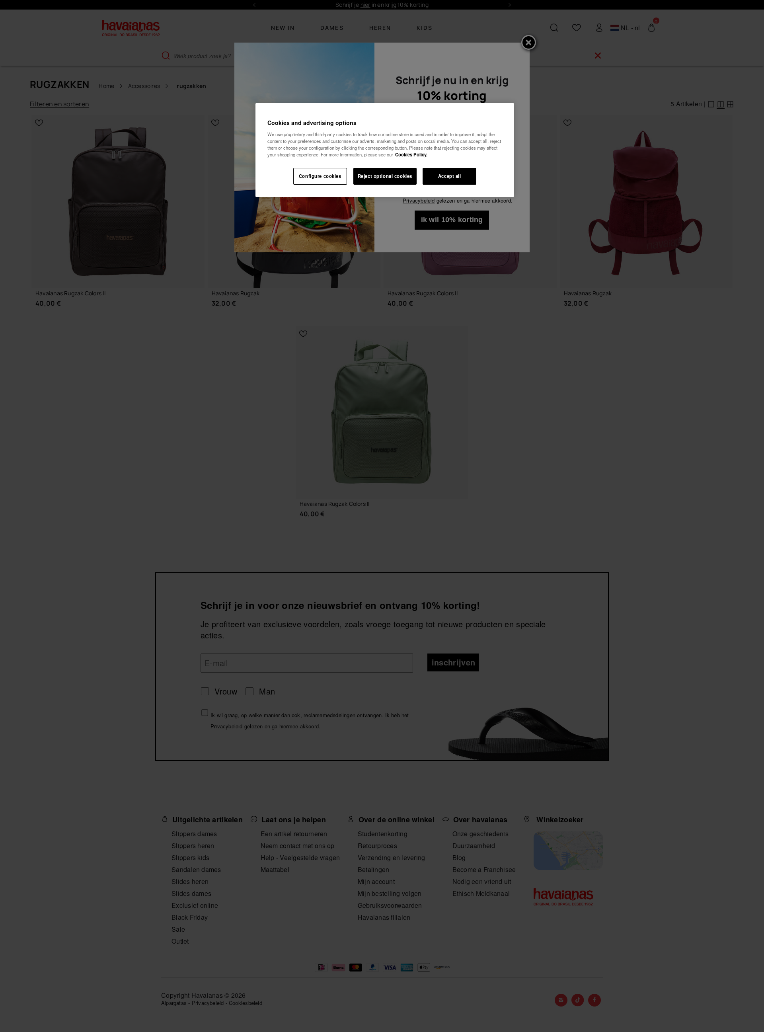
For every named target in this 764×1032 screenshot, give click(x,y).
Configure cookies (320, 176)
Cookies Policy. (411, 154)
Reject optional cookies (385, 176)
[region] (384, 150)
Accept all (449, 176)
